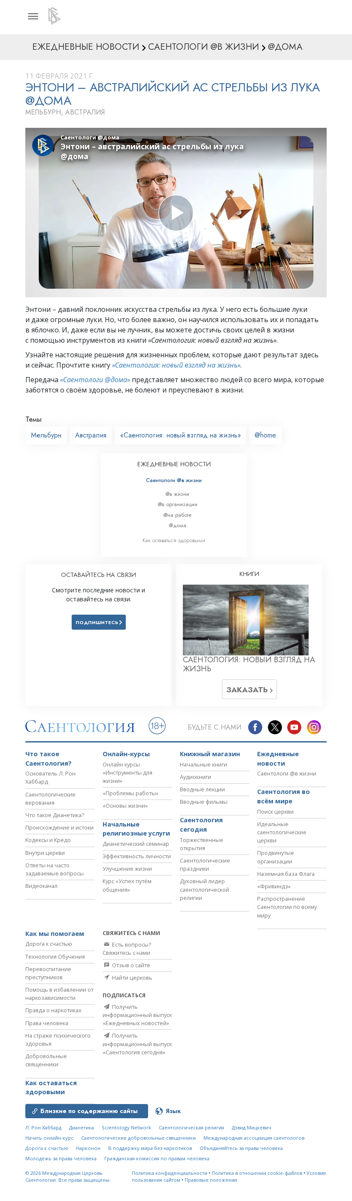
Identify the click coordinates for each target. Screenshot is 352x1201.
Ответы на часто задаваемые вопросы (54, 869)
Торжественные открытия (201, 844)
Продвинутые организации (275, 857)
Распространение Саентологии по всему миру (287, 907)
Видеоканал (41, 886)
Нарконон (88, 1148)
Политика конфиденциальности (169, 1173)
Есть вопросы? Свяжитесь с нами (127, 949)
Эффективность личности (137, 856)
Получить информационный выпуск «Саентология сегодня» (137, 1044)
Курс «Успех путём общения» (127, 885)
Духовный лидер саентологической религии (204, 889)
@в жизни (177, 494)
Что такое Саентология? (48, 758)
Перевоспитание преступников (48, 973)
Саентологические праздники (205, 864)
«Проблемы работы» (130, 793)
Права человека (46, 1023)
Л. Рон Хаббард (43, 1127)
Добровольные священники (46, 1060)
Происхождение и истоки (59, 827)
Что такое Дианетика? (54, 815)
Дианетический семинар (136, 844)
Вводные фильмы (204, 802)
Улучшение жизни (127, 868)
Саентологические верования (50, 798)
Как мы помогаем (54, 933)
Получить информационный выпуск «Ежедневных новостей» (137, 1015)
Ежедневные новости (278, 758)
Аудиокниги (195, 777)
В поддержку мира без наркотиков (150, 1148)
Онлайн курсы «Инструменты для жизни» (127, 772)
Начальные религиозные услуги (136, 829)
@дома (177, 525)
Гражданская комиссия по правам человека (156, 1158)
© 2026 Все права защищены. (68, 1176)
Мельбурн (46, 435)
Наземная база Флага (286, 874)
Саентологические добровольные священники (138, 1138)
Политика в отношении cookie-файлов (257, 1173)
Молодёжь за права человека (61, 1158)
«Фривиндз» (274, 886)
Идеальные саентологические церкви (281, 832)
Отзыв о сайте (130, 965)
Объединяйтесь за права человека (241, 1148)
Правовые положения (211, 1180)
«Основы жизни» (125, 805)
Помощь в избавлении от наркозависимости (59, 994)
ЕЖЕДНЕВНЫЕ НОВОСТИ (174, 464)
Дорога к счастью (48, 944)
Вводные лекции (202, 789)
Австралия (90, 435)
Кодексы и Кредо (48, 840)
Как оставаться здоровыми (174, 540)
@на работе (177, 515)
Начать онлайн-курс (49, 1138)
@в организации (177, 504)
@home (265, 435)
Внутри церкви (45, 853)
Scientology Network (126, 1127)
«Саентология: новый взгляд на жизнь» (176, 365)
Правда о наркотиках (53, 1010)
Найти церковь (131, 977)
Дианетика (81, 1127)
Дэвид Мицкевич (251, 1127)
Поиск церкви (275, 811)
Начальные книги (203, 764)
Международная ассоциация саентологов (253, 1138)
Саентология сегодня (201, 824)
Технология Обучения (55, 956)
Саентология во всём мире (283, 796)
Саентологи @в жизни (174, 480)
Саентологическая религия (191, 1127)
